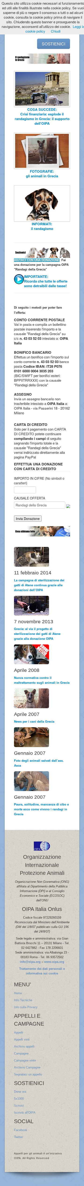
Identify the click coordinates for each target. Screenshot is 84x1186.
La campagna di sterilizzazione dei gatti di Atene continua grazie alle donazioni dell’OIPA (39, 585)
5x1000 (19, 1098)
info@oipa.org (30, 962)
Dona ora (20, 1091)
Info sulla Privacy (26, 1007)
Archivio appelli (24, 1046)
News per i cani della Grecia (34, 721)
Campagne (21, 1053)
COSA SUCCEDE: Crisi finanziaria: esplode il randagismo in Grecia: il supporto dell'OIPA (42, 116)
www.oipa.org (54, 962)
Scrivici (19, 1105)
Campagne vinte (25, 1060)
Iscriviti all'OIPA (24, 1112)
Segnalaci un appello (28, 1074)
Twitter (18, 1137)
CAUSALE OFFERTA (29, 498)
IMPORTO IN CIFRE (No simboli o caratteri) (39, 480)
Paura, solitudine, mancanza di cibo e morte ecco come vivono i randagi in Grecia (41, 809)
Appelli (18, 1032)
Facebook (20, 1130)
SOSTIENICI (53, 44)
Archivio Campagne (27, 1067)
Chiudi (55, 31)
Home (18, 993)
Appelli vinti (22, 1039)
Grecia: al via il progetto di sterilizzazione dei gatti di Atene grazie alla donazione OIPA (37, 634)
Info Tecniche (23, 1000)
